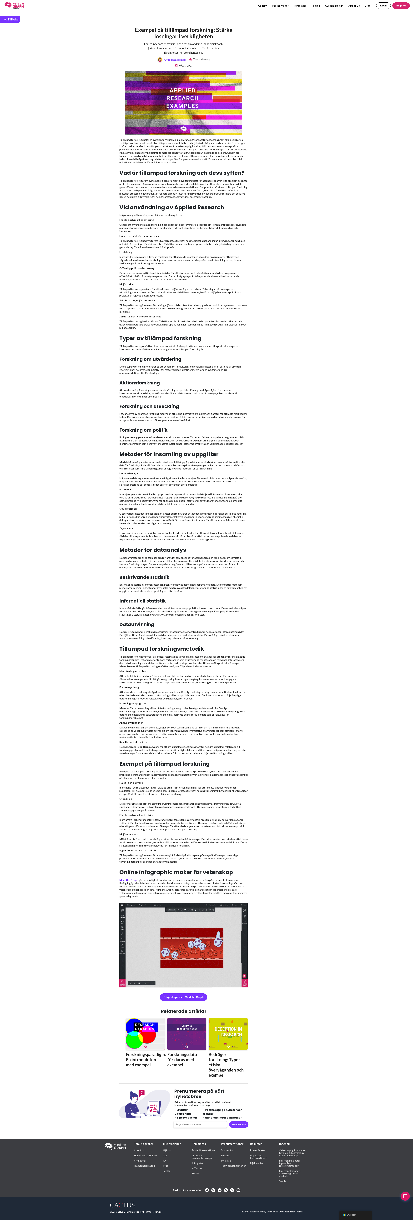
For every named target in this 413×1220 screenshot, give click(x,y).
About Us (354, 5)
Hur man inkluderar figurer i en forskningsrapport (289, 1163)
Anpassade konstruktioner (258, 1156)
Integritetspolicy (250, 1211)
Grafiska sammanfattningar (202, 1156)
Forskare (226, 1160)
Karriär (300, 1211)
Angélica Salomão (175, 59)
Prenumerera (239, 1124)
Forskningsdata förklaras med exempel (182, 1059)
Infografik (197, 1163)
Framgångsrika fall (144, 1165)
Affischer (197, 1168)
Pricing (316, 5)
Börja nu (401, 5)
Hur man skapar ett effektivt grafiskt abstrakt (289, 1173)
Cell (165, 1155)
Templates (300, 5)
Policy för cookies (269, 1211)
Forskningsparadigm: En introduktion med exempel (146, 1059)
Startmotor (227, 1150)
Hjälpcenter (256, 1163)
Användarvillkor (287, 1211)
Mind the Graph (128, 879)
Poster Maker (280, 5)
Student (225, 1155)
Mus (165, 1165)
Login (383, 5)
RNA (165, 1160)
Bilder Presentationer (204, 1150)
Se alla (166, 1170)
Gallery (262, 5)
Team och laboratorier (233, 1165)
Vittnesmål (140, 1160)
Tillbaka (13, 19)
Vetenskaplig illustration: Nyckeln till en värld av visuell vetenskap (293, 1153)
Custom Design (334, 5)
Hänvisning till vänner (146, 1155)
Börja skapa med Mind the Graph (184, 997)
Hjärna (167, 1150)
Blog (367, 5)
